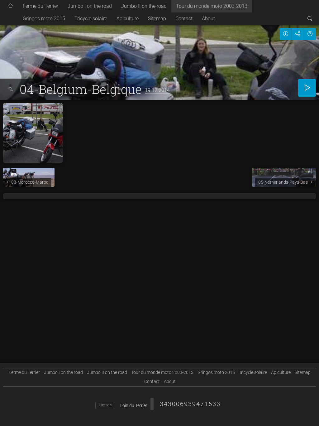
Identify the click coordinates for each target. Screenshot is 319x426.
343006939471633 (190, 404)
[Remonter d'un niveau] (11, 89)
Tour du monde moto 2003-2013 (211, 6)
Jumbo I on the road (90, 6)
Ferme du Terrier (40, 6)
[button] (12, 413)
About (208, 19)
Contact (184, 19)
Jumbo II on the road (144, 6)
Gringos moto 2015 (44, 19)
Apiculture (128, 19)
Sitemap (157, 19)
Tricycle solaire (90, 19)
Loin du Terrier (133, 405)
